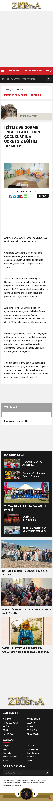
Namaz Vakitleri (10, 757)
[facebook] (11, 197)
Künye (5, 760)
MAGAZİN (31, 723)
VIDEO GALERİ (33, 734)
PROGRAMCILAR (33, 70)
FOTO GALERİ (9, 734)
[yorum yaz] (29, 197)
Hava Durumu (33, 753)
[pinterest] (22, 197)
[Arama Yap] (49, 79)
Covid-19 (30, 746)
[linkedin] (18, 197)
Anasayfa (8, 90)
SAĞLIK (6, 726)
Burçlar (6, 746)
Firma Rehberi (33, 749)
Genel (18, 90)
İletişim (30, 760)
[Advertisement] (26, 39)
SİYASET (31, 726)
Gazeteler (7, 753)
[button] (51, 71)
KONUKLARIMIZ (33, 719)
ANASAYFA (14, 70)
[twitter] (15, 197)
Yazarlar (30, 757)
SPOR (5, 730)
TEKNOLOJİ (32, 730)
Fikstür (6, 749)
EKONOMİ (7, 719)
